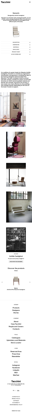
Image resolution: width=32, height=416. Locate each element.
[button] (2, 282)
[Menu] (30, 2)
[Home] (5, 2)
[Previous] (2, 282)
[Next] (30, 282)
